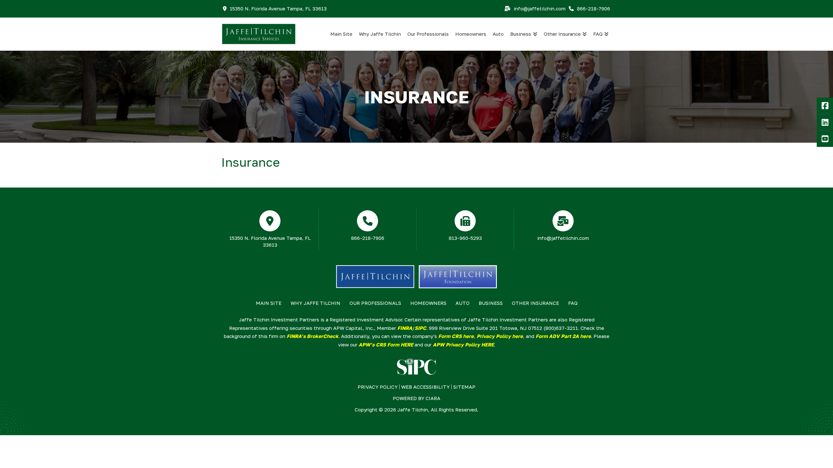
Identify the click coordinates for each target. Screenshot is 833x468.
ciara (433, 398)
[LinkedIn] (825, 122)
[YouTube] (825, 139)
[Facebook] (825, 106)
